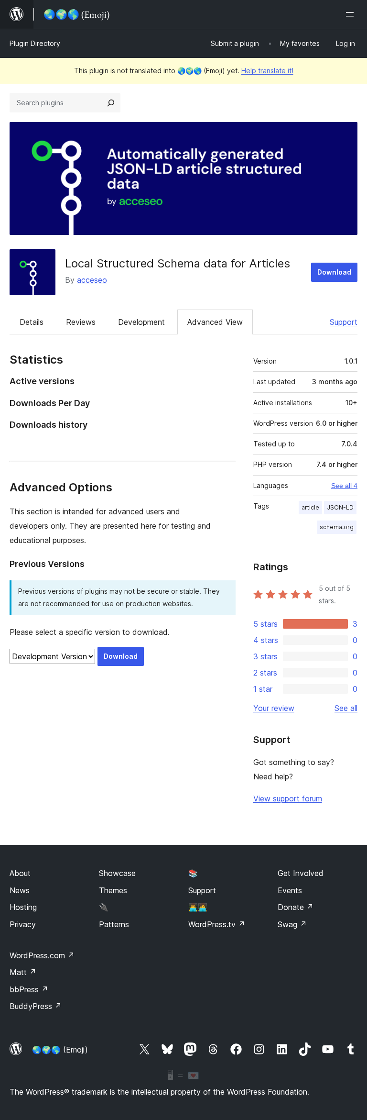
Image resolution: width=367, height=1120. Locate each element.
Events (290, 890)
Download (334, 272)
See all (346, 708)
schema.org (337, 527)
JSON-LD (340, 507)
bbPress (29, 989)
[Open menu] (351, 14)
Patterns (114, 924)
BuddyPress (36, 1006)
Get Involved (301, 873)
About (20, 873)
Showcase (117, 873)
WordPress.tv (216, 924)
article (310, 507)
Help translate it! (267, 71)
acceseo (92, 280)
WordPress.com (42, 955)
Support (343, 322)
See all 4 (344, 485)
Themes (113, 890)
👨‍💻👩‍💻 (197, 907)
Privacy (23, 924)
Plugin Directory (35, 43)
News (20, 890)
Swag (292, 924)
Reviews (81, 322)
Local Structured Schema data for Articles (177, 263)
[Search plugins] (110, 102)
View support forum (287, 798)
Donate (295, 907)
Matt (23, 972)
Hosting (23, 907)
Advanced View (215, 322)
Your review (273, 708)
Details (31, 322)
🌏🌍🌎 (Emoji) (60, 1049)
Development (141, 322)
